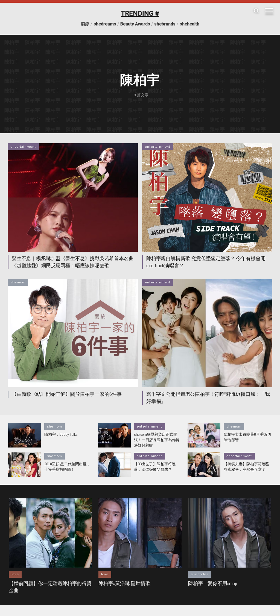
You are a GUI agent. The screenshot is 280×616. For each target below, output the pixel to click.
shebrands (165, 24)
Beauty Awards (135, 24)
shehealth (189, 24)
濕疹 (85, 24)
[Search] (256, 11)
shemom (17, 282)
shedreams (105, 24)
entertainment (23, 147)
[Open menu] (269, 11)
